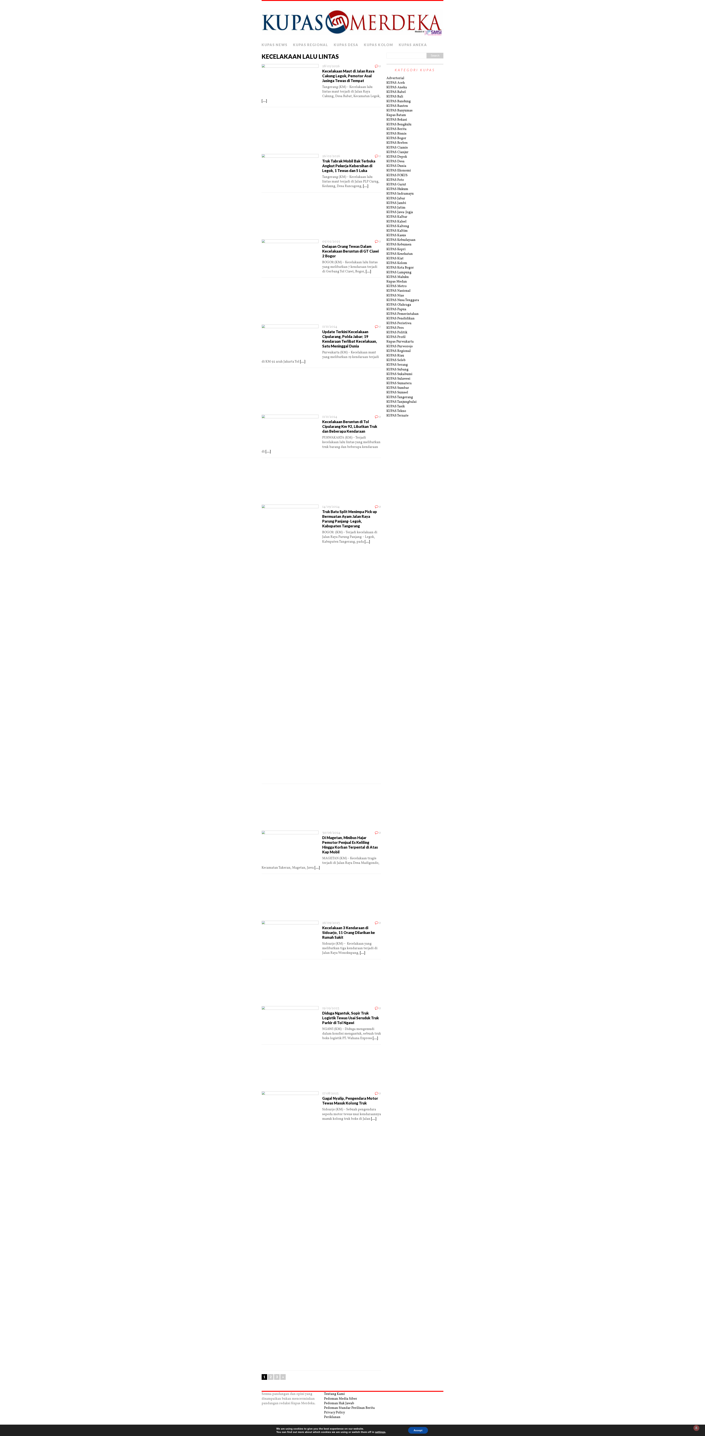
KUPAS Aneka (413, 45)
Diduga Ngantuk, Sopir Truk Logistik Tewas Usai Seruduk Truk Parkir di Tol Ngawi (350, 1018)
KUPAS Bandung (398, 101)
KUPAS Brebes (397, 143)
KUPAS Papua (396, 309)
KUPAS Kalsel (396, 221)
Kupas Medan (396, 281)
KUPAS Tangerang (399, 397)
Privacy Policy (334, 1412)
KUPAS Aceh (395, 83)
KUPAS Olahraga (398, 305)
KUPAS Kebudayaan (400, 240)
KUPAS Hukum (397, 189)
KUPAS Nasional (398, 291)
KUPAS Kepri (396, 249)
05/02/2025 (331, 241)
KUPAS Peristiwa (398, 323)
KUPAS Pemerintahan (402, 314)
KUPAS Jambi (396, 203)
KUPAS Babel (396, 92)
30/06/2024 (331, 833)
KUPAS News (275, 45)
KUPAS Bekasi (396, 119)
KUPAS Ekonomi (398, 170)
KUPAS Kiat (395, 258)
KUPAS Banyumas (399, 110)
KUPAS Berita (396, 129)
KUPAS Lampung (398, 272)
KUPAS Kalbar (396, 217)
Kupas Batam (396, 115)
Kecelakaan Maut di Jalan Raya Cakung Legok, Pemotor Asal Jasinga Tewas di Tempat (348, 76)
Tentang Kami (334, 1394)
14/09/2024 (331, 507)
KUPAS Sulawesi (398, 378)
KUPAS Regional (310, 45)
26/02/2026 (331, 156)
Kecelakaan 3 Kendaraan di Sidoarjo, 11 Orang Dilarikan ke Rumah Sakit (348, 932)
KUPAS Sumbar (397, 388)
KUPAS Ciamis (397, 147)
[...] (264, 101)
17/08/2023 (330, 1093)
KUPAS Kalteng (397, 226)
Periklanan (332, 1417)
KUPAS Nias (395, 295)
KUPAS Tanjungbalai (401, 402)
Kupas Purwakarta (400, 341)
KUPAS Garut (396, 184)
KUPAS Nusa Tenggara (402, 300)
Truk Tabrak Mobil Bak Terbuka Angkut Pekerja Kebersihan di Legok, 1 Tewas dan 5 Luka (348, 166)
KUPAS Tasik (395, 406)
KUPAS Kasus (396, 235)
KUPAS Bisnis (396, 133)
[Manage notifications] (696, 1428)
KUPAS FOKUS (397, 175)
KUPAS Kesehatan (399, 254)
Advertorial (395, 78)
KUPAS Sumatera (399, 383)
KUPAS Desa (346, 45)
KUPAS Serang (397, 365)
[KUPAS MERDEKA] (352, 21)
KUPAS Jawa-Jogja (399, 212)
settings (380, 1431)
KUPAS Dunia (396, 166)
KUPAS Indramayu (400, 193)
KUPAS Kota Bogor (400, 267)
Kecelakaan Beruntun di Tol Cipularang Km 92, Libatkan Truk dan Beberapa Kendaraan (349, 426)
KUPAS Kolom (378, 45)
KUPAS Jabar (395, 198)
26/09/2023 (331, 923)
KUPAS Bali (394, 96)
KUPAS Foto (395, 180)
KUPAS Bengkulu (398, 124)
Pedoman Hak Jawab (339, 1403)
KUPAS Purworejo (399, 346)
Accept (418, 1430)
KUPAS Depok (396, 157)
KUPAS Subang (397, 369)
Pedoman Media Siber (340, 1399)
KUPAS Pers (395, 328)
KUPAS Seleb (396, 360)
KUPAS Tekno (396, 411)
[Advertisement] (321, 132)
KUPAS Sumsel (397, 392)
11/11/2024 (329, 327)
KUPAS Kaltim (397, 231)
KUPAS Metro (396, 286)
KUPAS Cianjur (397, 152)
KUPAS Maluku (397, 277)
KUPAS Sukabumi (399, 374)
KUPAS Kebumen (398, 244)
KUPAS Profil (396, 337)
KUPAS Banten (397, 106)
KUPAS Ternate (397, 415)
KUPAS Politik (396, 332)
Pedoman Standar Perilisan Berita (349, 1408)
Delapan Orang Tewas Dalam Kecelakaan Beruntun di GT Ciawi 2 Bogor (350, 251)
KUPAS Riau (395, 355)
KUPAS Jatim (395, 207)
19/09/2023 (330, 1008)
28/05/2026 (331, 66)
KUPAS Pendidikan (400, 318)
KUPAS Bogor (396, 138)
